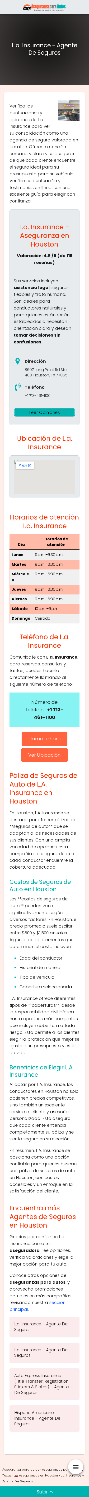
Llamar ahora (44, 738)
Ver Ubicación (44, 755)
